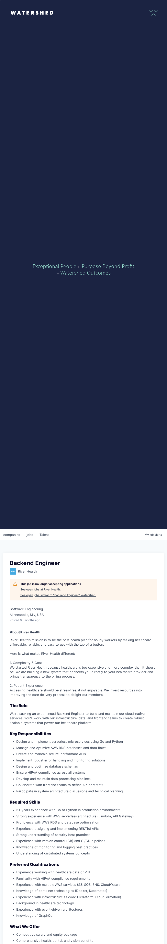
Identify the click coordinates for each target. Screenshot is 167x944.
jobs (29, 535)
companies (11, 535)
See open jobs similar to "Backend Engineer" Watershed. (58, 595)
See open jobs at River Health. (40, 589)
